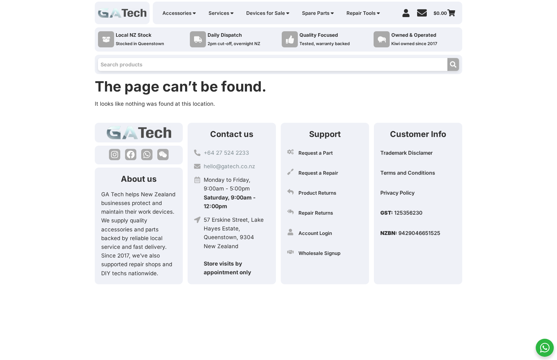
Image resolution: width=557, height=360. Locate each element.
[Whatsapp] (146, 154)
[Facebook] (130, 154)
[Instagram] (114, 154)
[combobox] (272, 64)
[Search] (453, 64)
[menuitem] (179, 13)
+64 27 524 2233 (226, 153)
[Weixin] (163, 154)
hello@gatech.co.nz (229, 166)
